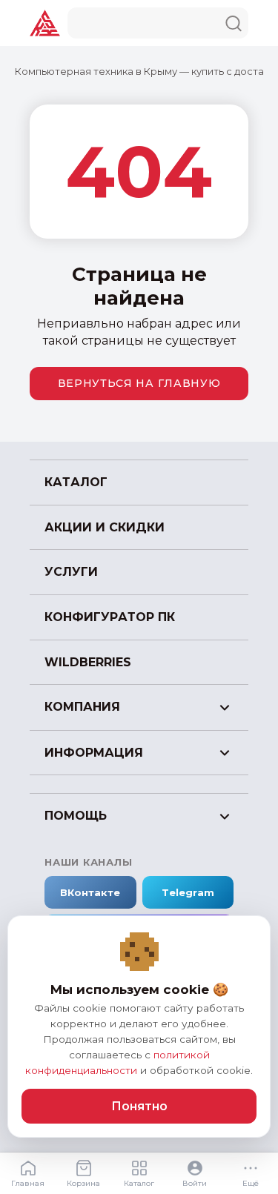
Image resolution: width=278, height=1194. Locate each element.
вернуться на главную (139, 383)
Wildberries (87, 662)
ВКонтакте (90, 892)
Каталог (75, 482)
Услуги (71, 572)
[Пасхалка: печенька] (139, 951)
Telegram (188, 892)
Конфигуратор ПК (109, 617)
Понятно (139, 1106)
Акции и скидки (104, 527)
